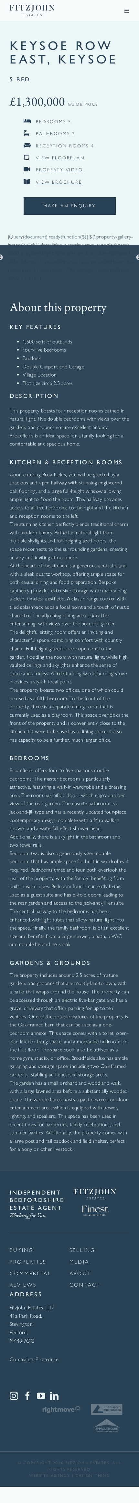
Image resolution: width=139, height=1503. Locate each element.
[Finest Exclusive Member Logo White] (95, 1202)
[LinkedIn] (54, 1396)
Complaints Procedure (34, 1359)
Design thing (93, 1475)
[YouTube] (41, 1396)
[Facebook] (27, 1396)
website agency (49, 1475)
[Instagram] (14, 1396)
